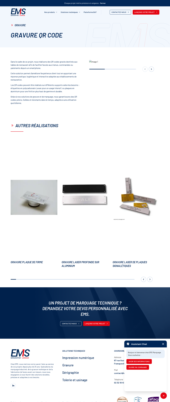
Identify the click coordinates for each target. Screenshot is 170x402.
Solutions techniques (69, 12)
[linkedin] (13, 385)
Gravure (68, 365)
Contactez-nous (118, 12)
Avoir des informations (139, 361)
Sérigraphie (70, 372)
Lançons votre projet (144, 12)
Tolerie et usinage (74, 380)
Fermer (103, 3)
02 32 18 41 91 (120, 382)
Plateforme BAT (90, 12)
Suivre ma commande (138, 367)
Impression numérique (78, 358)
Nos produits (49, 12)
